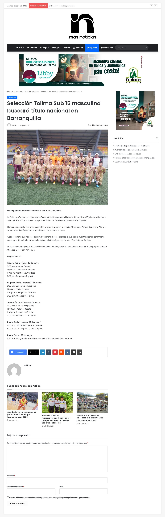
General (33, 47)
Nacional (79, 47)
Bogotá (57, 47)
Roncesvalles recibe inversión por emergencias (134, 158)
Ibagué (45, 47)
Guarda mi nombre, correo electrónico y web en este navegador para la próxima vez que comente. (49, 497)
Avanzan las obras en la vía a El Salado (131, 150)
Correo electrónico (15, 486)
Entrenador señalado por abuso (62, 6)
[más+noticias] (82, 26)
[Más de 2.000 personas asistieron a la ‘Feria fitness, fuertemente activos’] (92, 402)
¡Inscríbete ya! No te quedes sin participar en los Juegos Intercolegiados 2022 (21, 414)
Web (61, 486)
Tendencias (108, 47)
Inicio (21, 47)
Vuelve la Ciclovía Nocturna (126, 162)
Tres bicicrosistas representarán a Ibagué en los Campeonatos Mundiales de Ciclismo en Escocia (56, 419)
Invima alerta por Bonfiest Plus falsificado (132, 146)
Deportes (93, 47)
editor (14, 125)
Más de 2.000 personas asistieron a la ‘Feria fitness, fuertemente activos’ (90, 418)
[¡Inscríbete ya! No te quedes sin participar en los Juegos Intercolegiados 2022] (22, 401)
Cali (68, 47)
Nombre (11, 476)
